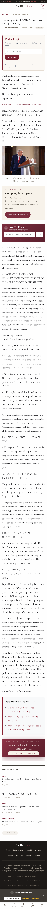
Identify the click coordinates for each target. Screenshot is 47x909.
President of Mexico (10, 833)
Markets (38, 850)
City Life (19, 856)
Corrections (21, 881)
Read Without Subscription (17, 885)
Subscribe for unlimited (30, 898)
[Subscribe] (43, 6)
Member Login (34, 885)
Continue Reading (12, 898)
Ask (39, 234)
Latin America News (11, 28)
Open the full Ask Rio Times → (13, 239)
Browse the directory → (18, 214)
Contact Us (20, 876)
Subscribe (12, 57)
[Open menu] (3, 6)
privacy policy (30, 65)
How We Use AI (9, 881)
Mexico (5, 15)
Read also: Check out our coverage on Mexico (22, 104)
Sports (28, 856)
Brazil (8, 850)
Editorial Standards (32, 876)
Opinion (37, 856)
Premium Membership (35, 881)
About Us (11, 876)
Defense (10, 856)
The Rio (23, 6)
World (29, 850)
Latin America (18, 850)
